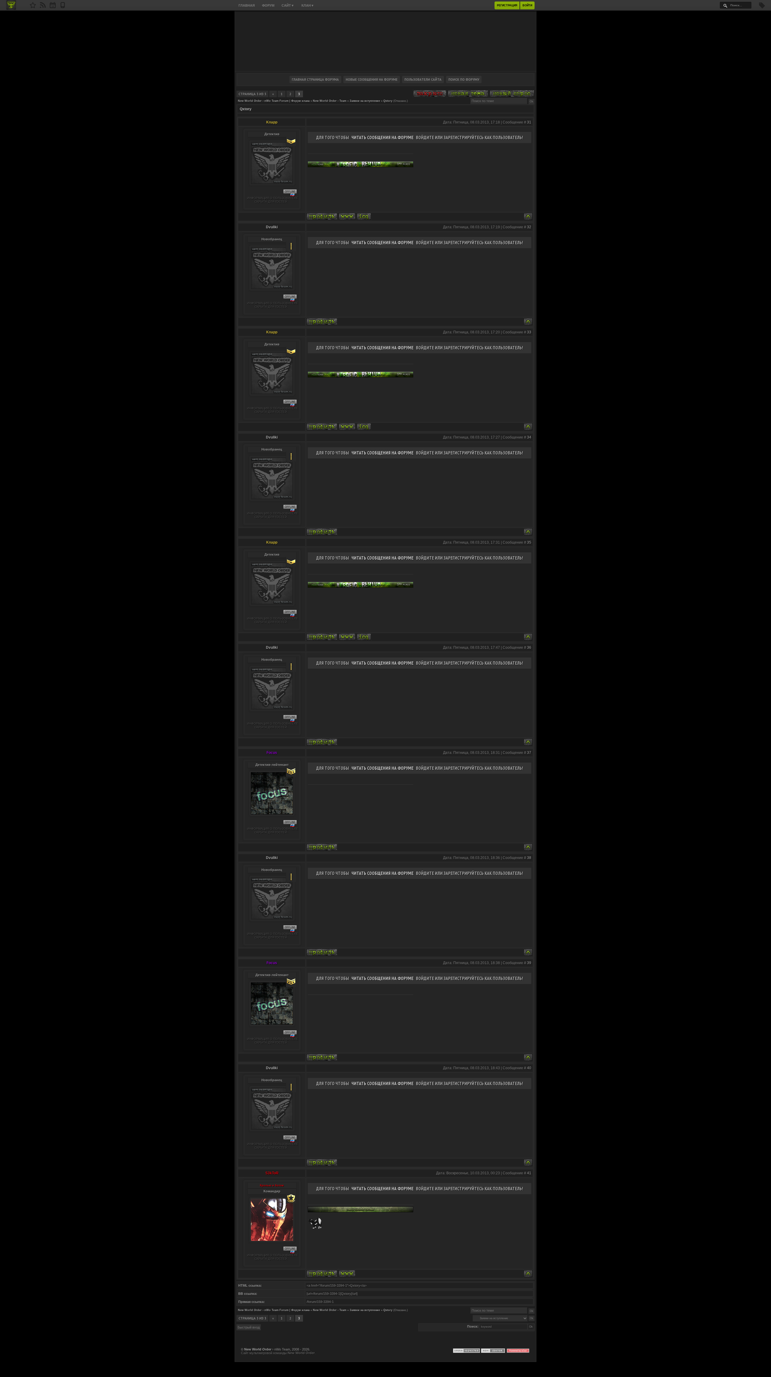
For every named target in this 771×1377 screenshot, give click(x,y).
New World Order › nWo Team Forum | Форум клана (274, 100)
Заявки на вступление (365, 100)
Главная (247, 5)
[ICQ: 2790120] (364, 216)
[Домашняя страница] (347, 216)
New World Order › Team (329, 100)
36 (529, 647)
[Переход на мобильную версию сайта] (62, 7)
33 (529, 332)
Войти (527, 5)
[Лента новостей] (42, 7)
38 (529, 858)
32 (529, 227)
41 (529, 1173)
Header (385, 41)
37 (529, 753)
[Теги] (762, 7)
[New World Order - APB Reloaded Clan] (32, 7)
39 (529, 963)
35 (529, 542)
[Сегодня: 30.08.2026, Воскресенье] (52, 7)
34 (529, 437)
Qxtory (387, 100)
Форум (268, 5)
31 (529, 122)
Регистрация (507, 5)
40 (529, 1068)
